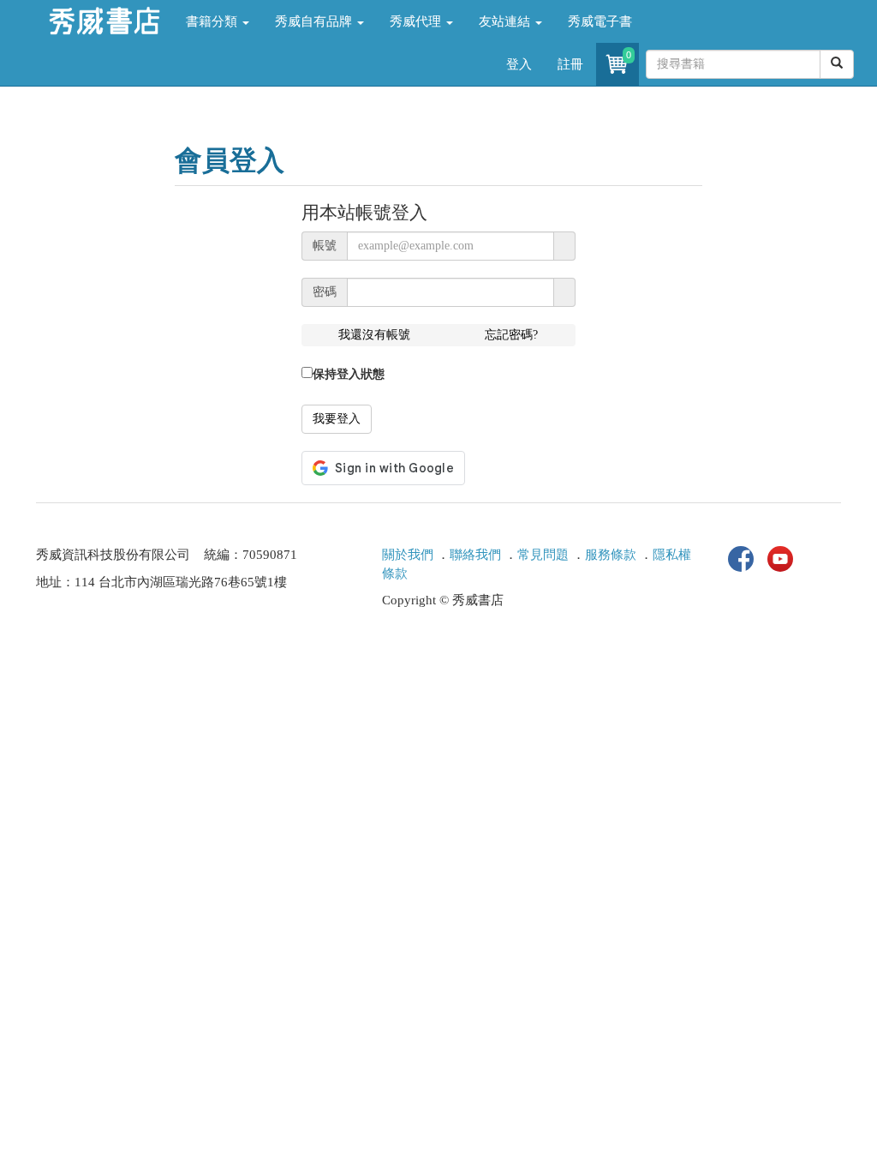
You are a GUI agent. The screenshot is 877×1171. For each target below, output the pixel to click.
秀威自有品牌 (315, 21)
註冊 (570, 64)
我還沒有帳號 (374, 334)
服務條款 (610, 554)
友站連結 (506, 21)
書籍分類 (213, 21)
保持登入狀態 (349, 374)
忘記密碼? (511, 334)
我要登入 (337, 418)
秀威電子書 (600, 21)
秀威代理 (417, 21)
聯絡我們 (475, 554)
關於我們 (407, 554)
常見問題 (543, 554)
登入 (519, 64)
